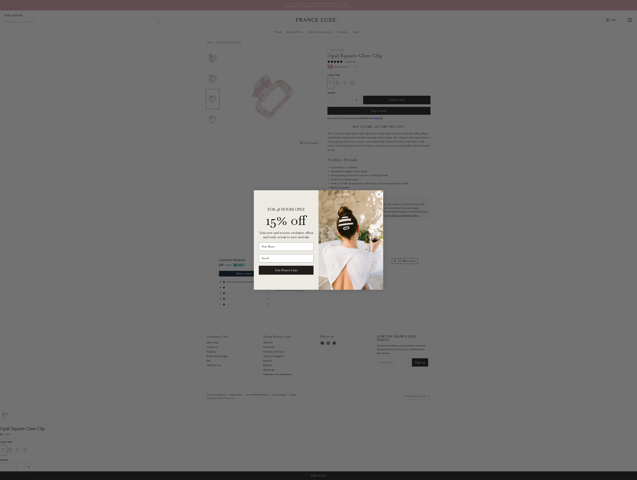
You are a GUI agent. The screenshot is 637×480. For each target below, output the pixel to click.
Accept (317, 475)
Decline (419, 475)
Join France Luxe (286, 270)
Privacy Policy (456, 466)
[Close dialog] (379, 194)
